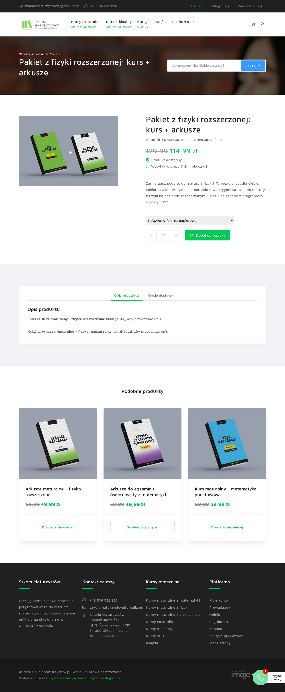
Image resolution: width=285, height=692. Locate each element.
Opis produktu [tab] (126, 295)
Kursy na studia (159, 622)
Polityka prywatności (226, 636)
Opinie (214, 614)
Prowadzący (219, 607)
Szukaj (252, 66)
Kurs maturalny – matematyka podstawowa (225, 491)
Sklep (55, 54)
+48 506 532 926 (103, 6)
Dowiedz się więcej (58, 527)
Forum (196, 6)
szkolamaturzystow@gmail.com (51, 6)
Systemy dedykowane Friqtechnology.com (85, 678)
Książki (161, 22)
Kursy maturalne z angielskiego (173, 614)
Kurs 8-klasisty (119, 24)
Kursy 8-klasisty (159, 629)
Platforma (181, 22)
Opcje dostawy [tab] (160, 295)
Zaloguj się (220, 6)
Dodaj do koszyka (210, 235)
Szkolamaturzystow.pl (51, 672)
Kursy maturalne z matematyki (173, 600)
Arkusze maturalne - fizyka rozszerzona (53, 491)
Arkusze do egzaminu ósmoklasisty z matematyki (138, 491)
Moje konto (218, 600)
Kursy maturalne (85, 24)
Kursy (142, 24)
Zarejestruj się (250, 6)
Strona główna (31, 54)
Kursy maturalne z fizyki (167, 607)
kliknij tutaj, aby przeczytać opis (133, 319)
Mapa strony (219, 643)
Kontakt (215, 629)
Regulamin (218, 622)
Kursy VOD (155, 636)
